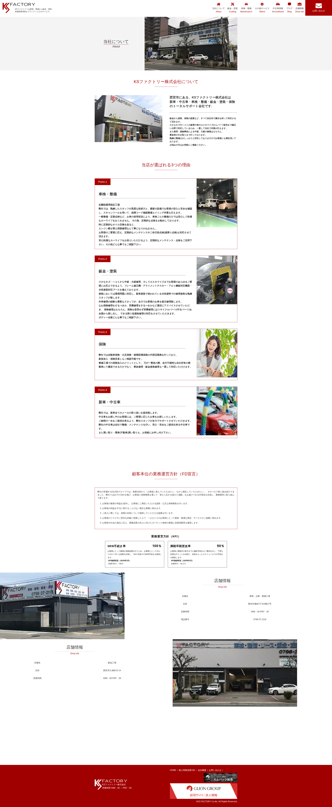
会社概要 (202, 770)
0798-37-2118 (259, 619)
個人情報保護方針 (187, 770)
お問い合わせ (318, 11)
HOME (173, 770)
